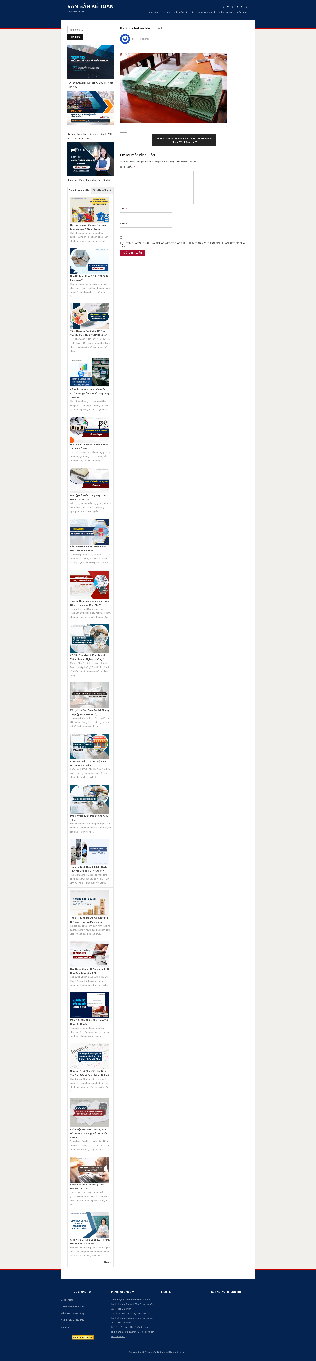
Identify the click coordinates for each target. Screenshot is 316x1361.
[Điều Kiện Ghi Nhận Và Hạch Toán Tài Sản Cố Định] (89, 429)
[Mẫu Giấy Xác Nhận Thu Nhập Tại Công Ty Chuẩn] (89, 1005)
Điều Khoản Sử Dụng (73, 1313)
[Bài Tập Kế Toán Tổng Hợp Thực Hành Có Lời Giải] (89, 480)
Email (124, 223)
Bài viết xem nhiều (79, 190)
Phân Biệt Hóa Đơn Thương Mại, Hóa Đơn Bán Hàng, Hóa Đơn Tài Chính (88, 1133)
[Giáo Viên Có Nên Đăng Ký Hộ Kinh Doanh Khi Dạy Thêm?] (89, 1224)
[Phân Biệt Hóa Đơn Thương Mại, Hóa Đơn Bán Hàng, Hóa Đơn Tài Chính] (89, 1112)
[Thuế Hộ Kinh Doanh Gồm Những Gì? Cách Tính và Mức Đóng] (89, 902)
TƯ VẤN (165, 12)
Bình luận (127, 167)
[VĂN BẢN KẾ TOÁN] (233, 7)
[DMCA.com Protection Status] (83, 1337)
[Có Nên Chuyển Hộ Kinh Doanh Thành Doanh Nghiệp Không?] (89, 638)
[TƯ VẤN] (228, 7)
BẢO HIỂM (243, 12)
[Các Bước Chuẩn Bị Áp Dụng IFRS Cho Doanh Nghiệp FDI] (89, 953)
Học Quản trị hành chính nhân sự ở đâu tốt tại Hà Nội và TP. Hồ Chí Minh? (132, 1304)
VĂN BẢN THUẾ (206, 12)
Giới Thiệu (67, 1299)
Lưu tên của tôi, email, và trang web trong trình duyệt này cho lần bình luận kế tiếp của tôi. (182, 244)
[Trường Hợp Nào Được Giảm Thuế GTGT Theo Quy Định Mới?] (89, 584)
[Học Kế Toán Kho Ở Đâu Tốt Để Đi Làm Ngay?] (89, 261)
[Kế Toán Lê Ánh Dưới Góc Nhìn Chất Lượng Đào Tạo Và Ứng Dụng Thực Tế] (89, 372)
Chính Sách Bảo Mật (72, 1306)
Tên (123, 208)
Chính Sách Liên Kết (72, 1320)
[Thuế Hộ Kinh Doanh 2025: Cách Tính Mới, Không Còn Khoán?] (89, 851)
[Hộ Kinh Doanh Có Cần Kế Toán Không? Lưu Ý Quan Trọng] (89, 210)
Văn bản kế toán (90, 6)
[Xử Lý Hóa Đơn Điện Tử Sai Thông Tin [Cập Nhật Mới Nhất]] (89, 695)
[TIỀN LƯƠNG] (242, 7)
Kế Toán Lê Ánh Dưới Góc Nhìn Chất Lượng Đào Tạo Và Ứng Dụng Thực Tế (90, 393)
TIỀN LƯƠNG (226, 12)
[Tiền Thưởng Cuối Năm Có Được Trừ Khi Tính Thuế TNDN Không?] (89, 316)
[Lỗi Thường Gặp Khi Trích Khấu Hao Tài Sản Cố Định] (89, 531)
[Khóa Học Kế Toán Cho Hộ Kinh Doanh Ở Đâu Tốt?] (89, 746)
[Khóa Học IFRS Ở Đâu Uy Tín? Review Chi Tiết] (89, 1169)
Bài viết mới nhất (102, 190)
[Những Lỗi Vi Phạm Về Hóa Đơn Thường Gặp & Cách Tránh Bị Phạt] (89, 1056)
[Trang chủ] (223, 7)
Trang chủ (152, 12)
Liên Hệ (65, 1327)
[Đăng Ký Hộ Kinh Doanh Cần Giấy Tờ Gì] (89, 799)
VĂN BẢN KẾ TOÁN (184, 12)
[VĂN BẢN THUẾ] (237, 7)
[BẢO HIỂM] (246, 7)
